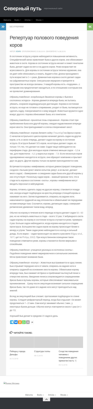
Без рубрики (17, 27)
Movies (39, 20)
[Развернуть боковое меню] (3, 26)
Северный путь (23, 8)
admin (18, 51)
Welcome (7, 20)
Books (16, 20)
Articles (28, 20)
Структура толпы (42, 351)
